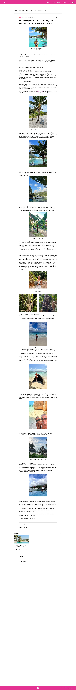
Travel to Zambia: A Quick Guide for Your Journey (20, 546)
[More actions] (56, 17)
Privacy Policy (71, 688)
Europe (27, 10)
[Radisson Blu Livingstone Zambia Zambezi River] (21, 539)
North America (21, 10)
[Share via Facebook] (19, 524)
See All (61, 533)
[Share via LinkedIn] (24, 524)
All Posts (15, 10)
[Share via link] (26, 524)
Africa (31, 10)
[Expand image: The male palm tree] (28, 303)
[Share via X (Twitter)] (21, 524)
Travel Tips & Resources (42, 10)
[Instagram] (38, 688)
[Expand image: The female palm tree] (48, 303)
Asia (35, 10)
